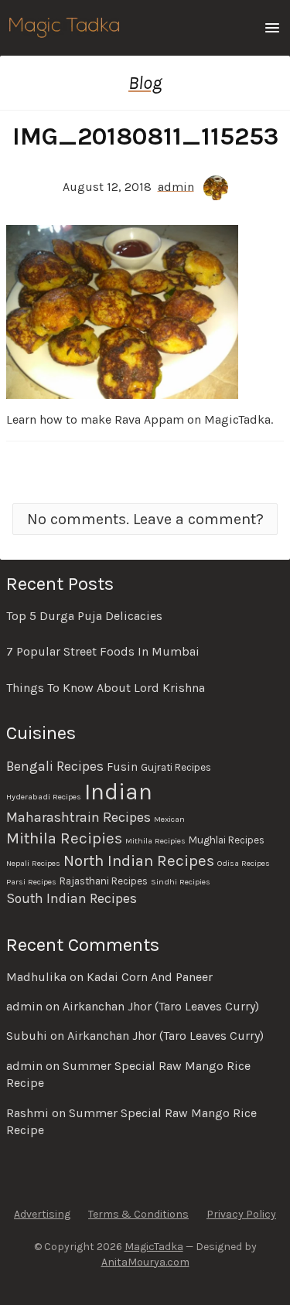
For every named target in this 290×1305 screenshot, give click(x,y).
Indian (118, 792)
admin (176, 186)
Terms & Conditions (138, 1214)
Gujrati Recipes (176, 767)
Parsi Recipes (31, 882)
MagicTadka (154, 1246)
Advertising (42, 1214)
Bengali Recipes (55, 766)
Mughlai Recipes (226, 840)
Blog (145, 83)
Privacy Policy (241, 1214)
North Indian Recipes (138, 860)
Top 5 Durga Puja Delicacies (84, 615)
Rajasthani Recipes (104, 881)
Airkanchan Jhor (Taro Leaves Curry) (161, 1006)
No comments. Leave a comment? (145, 519)
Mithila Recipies (64, 838)
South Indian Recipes (71, 898)
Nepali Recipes (33, 863)
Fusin (122, 767)
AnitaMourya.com (145, 1262)
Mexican (169, 819)
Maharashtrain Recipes (78, 817)
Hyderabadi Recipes (43, 797)
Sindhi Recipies (180, 882)
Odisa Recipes (243, 863)
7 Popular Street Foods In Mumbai (103, 651)
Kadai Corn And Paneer (150, 976)
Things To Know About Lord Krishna (105, 687)
